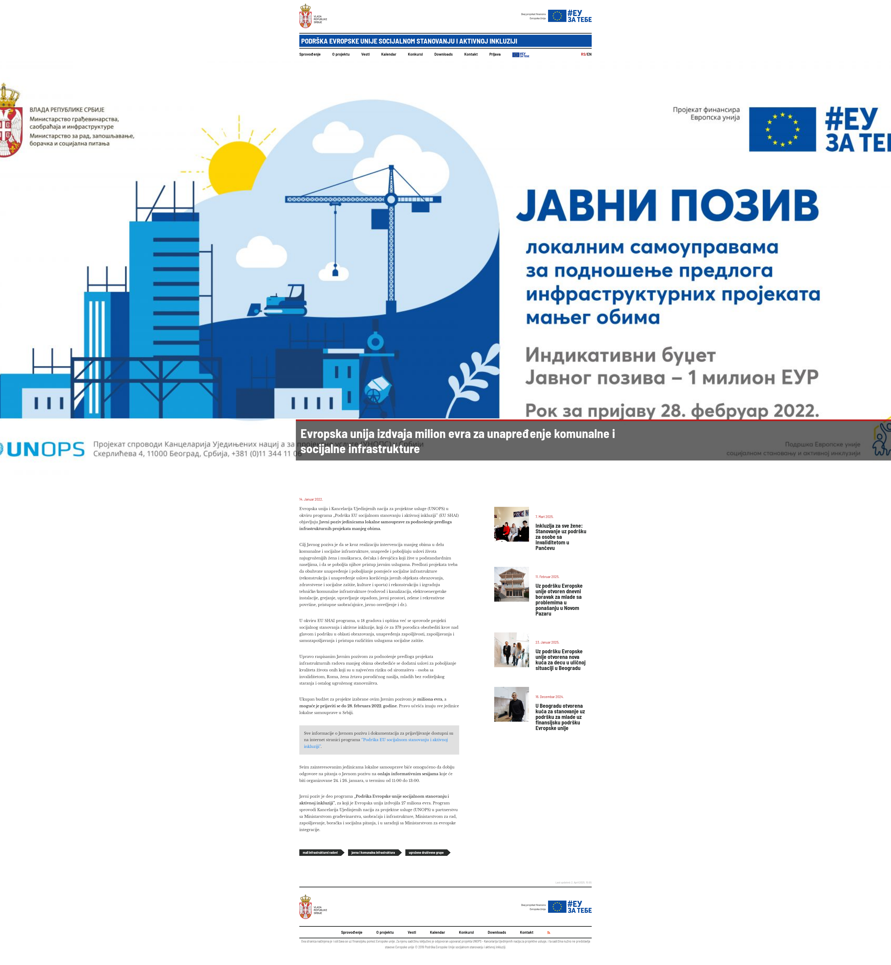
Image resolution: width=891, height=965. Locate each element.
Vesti (365, 54)
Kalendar (388, 54)
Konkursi (415, 54)
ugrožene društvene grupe (426, 852)
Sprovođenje (310, 54)
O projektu (341, 54)
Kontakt (471, 54)
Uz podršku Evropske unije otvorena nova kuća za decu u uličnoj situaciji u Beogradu (561, 659)
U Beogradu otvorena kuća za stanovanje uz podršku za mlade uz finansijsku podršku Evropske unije (560, 716)
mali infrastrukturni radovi (320, 852)
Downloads (443, 54)
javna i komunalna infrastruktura (373, 852)
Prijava (495, 54)
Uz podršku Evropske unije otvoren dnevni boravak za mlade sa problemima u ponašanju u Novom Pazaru (559, 599)
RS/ (584, 54)
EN (589, 54)
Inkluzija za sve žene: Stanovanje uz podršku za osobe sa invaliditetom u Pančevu (561, 536)
